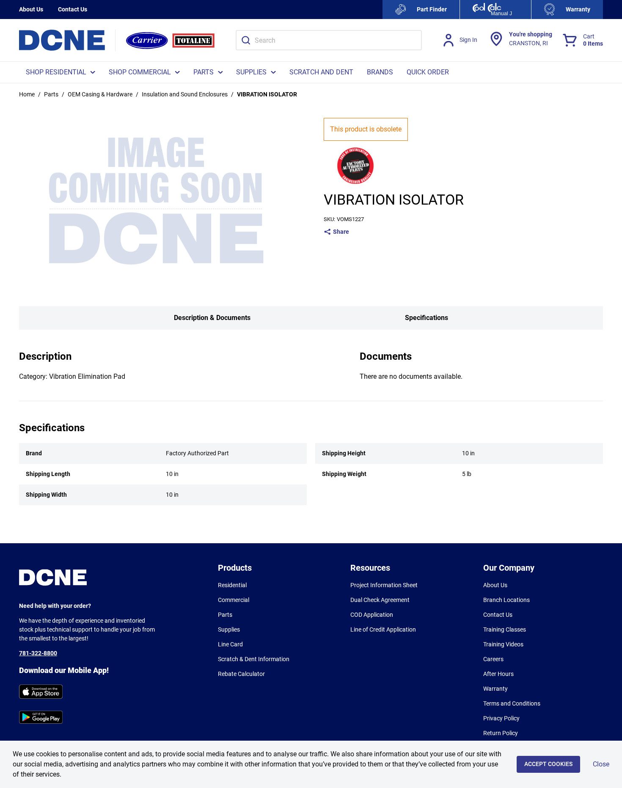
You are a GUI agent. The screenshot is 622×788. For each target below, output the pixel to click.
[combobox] (329, 40)
